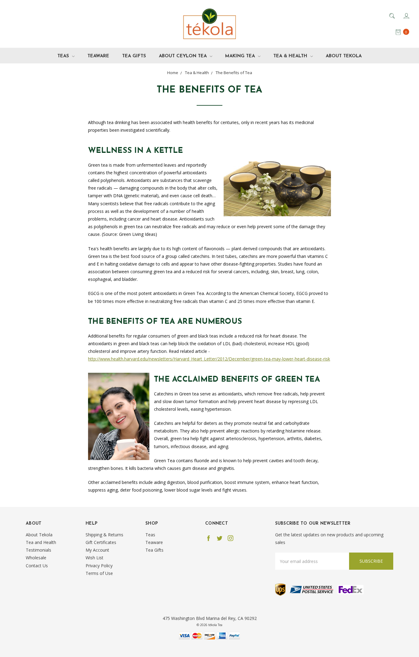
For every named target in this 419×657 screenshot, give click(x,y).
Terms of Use (99, 573)
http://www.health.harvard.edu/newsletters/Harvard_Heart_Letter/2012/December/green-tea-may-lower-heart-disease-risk (209, 359)
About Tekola (344, 56)
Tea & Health (291, 56)
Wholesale (36, 558)
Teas (64, 56)
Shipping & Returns (104, 535)
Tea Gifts (134, 56)
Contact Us (37, 565)
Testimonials (38, 550)
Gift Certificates (101, 542)
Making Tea (240, 56)
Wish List (94, 558)
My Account (97, 550)
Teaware (98, 56)
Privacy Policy (99, 565)
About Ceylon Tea (183, 56)
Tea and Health (41, 542)
